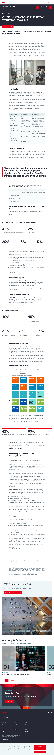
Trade (26, 724)
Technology (27, 727)
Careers (3, 727)
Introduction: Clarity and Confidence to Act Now (15, 674)
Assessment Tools (13, 489)
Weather (26, 729)
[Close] (52, 749)
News (3, 731)
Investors (4, 729)
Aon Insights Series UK (8, 6)
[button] (13, 592)
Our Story (4, 724)
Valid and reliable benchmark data (26, 282)
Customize (40, 746)
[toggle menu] (51, 2)
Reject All (40, 749)
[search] (48, 2)
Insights (15, 729)
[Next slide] (6, 680)
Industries (16, 727)
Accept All (40, 751)
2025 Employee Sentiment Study (18, 297)
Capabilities (16, 724)
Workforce (27, 731)
